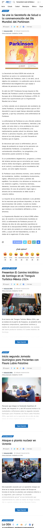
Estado (5, 10)
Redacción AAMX (8, 31)
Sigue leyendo (21, 342)
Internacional (7, 436)
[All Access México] (9, 2)
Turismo (13, 268)
